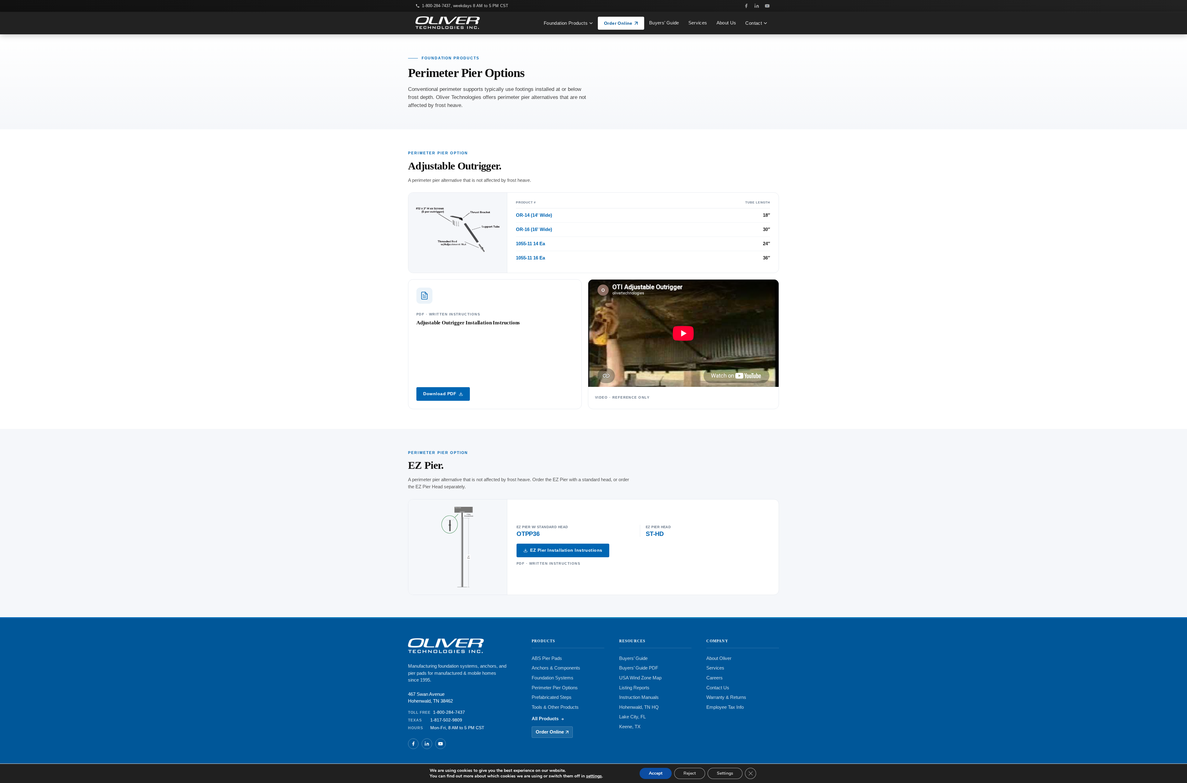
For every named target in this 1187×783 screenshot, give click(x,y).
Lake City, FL (632, 716)
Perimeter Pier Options (555, 687)
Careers (714, 677)
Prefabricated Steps (552, 697)
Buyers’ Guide (664, 22)
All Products (545, 718)
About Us (726, 22)
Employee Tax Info (725, 707)
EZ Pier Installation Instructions (566, 550)
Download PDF (439, 394)
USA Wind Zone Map (640, 677)
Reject (689, 773)
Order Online (618, 23)
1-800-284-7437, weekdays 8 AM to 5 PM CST (465, 5)
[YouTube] (767, 6)
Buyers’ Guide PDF (638, 667)
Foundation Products (566, 23)
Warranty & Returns (726, 697)
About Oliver (718, 658)
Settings (725, 773)
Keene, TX (629, 726)
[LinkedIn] (756, 6)
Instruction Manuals (639, 697)
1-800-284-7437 (449, 712)
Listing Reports (634, 687)
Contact (753, 23)
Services (697, 22)
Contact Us (717, 687)
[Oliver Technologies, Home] (447, 23)
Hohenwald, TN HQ (639, 707)
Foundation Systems (552, 677)
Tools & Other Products (555, 707)
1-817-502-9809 (446, 720)
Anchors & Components (556, 667)
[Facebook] (746, 6)
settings (594, 776)
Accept (655, 773)
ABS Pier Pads (547, 658)
